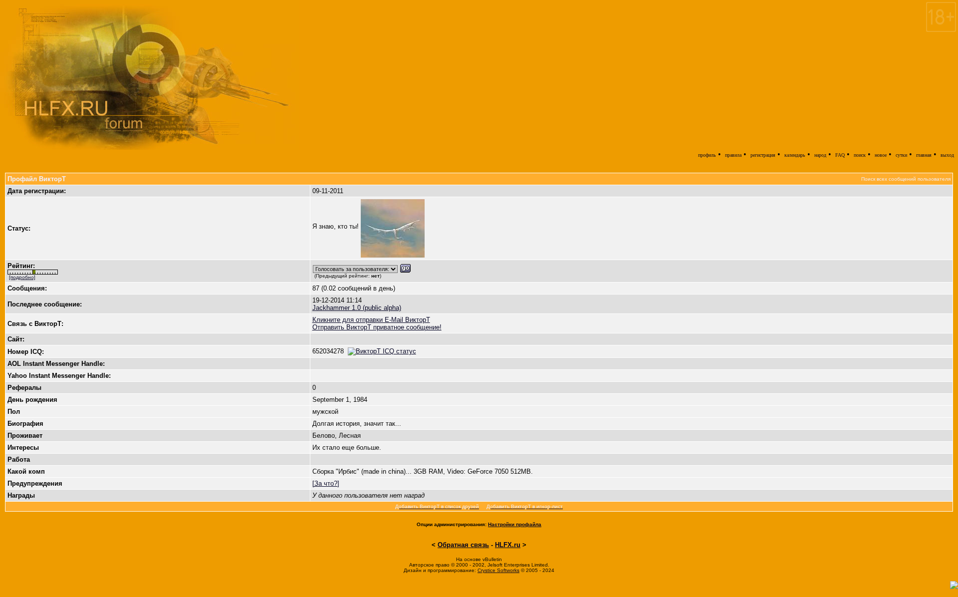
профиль (707, 155)
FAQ (840, 155)
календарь (794, 155)
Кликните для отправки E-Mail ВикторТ (371, 319)
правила (733, 155)
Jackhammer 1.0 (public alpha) (356, 307)
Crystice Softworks (498, 570)
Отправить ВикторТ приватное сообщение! (377, 327)
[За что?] (325, 483)
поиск (860, 155)
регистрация (762, 155)
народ (820, 155)
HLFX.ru (507, 545)
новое (881, 155)
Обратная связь (463, 545)
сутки (901, 155)
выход (947, 155)
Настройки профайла (514, 524)
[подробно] (22, 277)
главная (924, 155)
